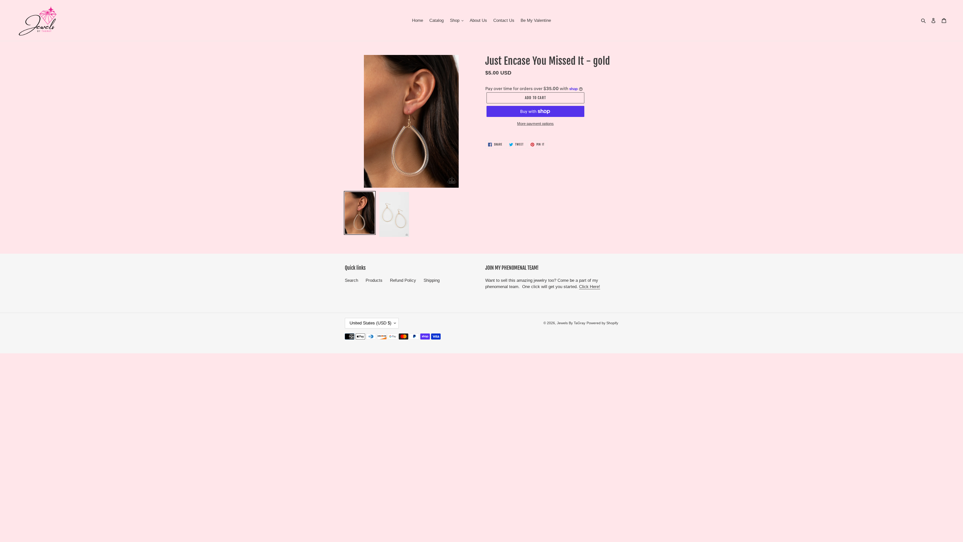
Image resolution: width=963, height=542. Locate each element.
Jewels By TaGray (571, 323)
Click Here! (589, 286)
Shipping (432, 280)
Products (374, 280)
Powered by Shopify (602, 323)
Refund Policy (403, 280)
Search (351, 280)
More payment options (535, 123)
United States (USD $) (370, 323)
